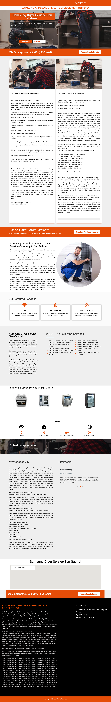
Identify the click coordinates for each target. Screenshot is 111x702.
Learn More (25, 42)
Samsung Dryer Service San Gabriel (29, 229)
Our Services (39, 42)
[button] (59, 476)
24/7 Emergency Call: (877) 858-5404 (30, 52)
